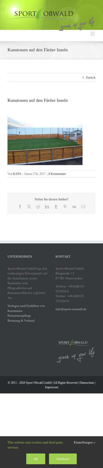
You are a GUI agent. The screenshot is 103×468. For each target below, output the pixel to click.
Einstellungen (84, 442)
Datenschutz (87, 382)
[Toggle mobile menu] (93, 33)
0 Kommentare (57, 174)
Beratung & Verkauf (21, 320)
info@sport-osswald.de (71, 309)
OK (36, 459)
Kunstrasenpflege (19, 315)
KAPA (17, 174)
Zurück (91, 77)
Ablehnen (63, 459)
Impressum (51, 387)
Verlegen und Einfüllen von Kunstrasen (26, 308)
